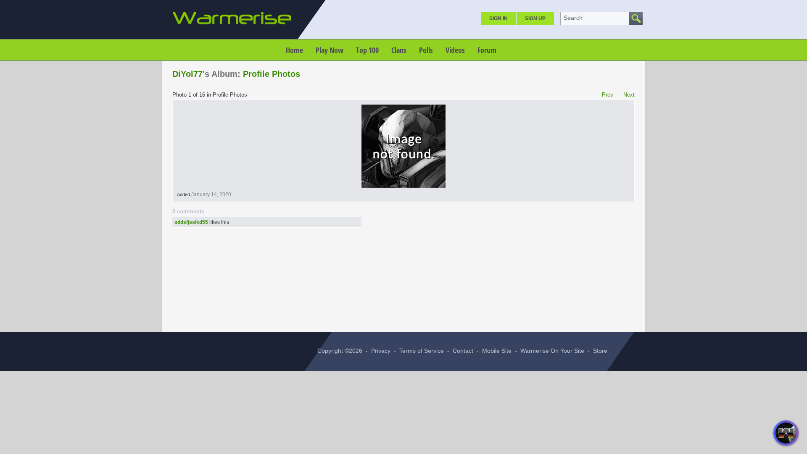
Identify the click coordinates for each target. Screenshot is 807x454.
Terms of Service (421, 350)
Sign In (498, 18)
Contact (463, 350)
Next (629, 95)
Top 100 (367, 50)
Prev (607, 95)
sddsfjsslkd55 (191, 222)
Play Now (329, 50)
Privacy (380, 350)
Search (573, 17)
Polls (426, 50)
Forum (486, 50)
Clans (398, 50)
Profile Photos (271, 74)
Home (294, 50)
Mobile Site (497, 350)
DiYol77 (187, 74)
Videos (455, 50)
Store (600, 350)
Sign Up (535, 18)
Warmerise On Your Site (552, 350)
